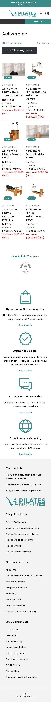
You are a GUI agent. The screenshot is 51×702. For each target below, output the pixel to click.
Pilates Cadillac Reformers (21, 539)
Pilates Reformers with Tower (22, 533)
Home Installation (16, 647)
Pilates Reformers (16, 522)
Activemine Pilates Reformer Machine (9, 214)
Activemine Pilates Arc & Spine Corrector (12, 92)
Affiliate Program (15, 581)
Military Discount (15, 653)
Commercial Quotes (17, 659)
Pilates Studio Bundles (18, 551)
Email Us (38, 21)
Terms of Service (15, 605)
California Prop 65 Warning (21, 611)
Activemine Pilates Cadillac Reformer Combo (36, 93)
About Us (11, 569)
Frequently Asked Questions (21, 676)
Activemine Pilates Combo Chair (11, 154)
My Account (12, 629)
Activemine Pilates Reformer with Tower (35, 214)
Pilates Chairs (13, 545)
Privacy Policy (13, 599)
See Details (25, 324)
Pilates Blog (12, 670)
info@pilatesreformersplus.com (23, 490)
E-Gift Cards (13, 665)
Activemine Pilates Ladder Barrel (35, 154)
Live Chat (11, 635)
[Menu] (3, 13)
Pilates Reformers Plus (27, 696)
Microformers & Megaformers (22, 527)
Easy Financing (14, 641)
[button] (41, 13)
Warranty (11, 593)
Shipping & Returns (16, 587)
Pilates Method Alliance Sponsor (24, 575)
